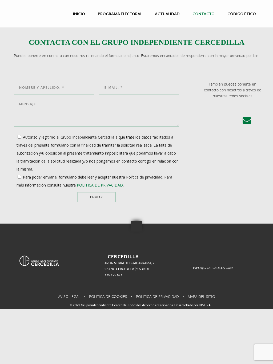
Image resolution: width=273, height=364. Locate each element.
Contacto (203, 13)
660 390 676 (113, 275)
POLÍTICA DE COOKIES (108, 296)
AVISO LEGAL (69, 296)
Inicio (79, 13)
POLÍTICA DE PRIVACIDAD (157, 296)
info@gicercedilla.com (213, 268)
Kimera (205, 305)
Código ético (241, 13)
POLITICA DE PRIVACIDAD (100, 185)
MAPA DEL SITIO (201, 296)
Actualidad (167, 13)
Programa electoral (120, 13)
